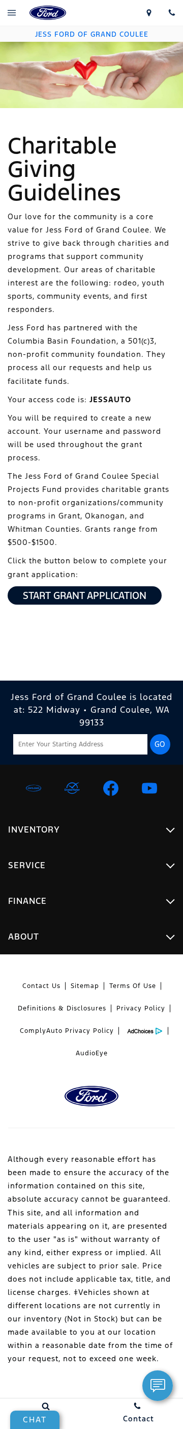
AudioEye (92, 1053)
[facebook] (111, 788)
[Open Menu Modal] (11, 12)
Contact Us (41, 986)
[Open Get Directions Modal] (148, 12)
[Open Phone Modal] (171, 12)
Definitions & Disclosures (62, 1008)
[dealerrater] (72, 788)
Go (160, 744)
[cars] (33, 788)
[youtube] (149, 788)
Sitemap (85, 986)
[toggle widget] (157, 1385)
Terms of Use (132, 986)
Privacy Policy (140, 1008)
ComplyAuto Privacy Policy (67, 1031)
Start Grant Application (84, 595)
